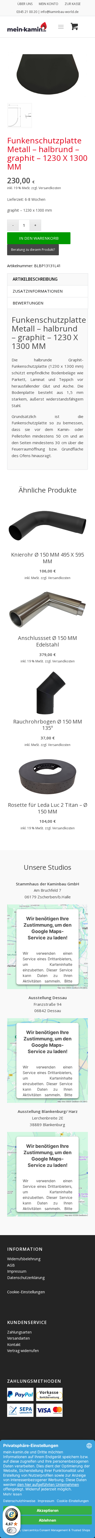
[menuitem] (25, 4)
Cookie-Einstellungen (26, 1291)
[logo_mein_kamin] (39, 26)
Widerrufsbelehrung (23, 1258)
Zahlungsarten (19, 1332)
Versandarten (18, 1338)
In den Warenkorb (39, 238)
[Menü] (61, 26)
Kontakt (14, 1344)
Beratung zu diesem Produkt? (33, 249)
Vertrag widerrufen (23, 1350)
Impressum (16, 1271)
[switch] (11, 1530)
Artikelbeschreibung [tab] (35, 279)
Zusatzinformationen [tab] (38, 291)
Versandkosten (50, 188)
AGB (11, 1265)
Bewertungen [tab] (28, 303)
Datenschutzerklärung (26, 1277)
